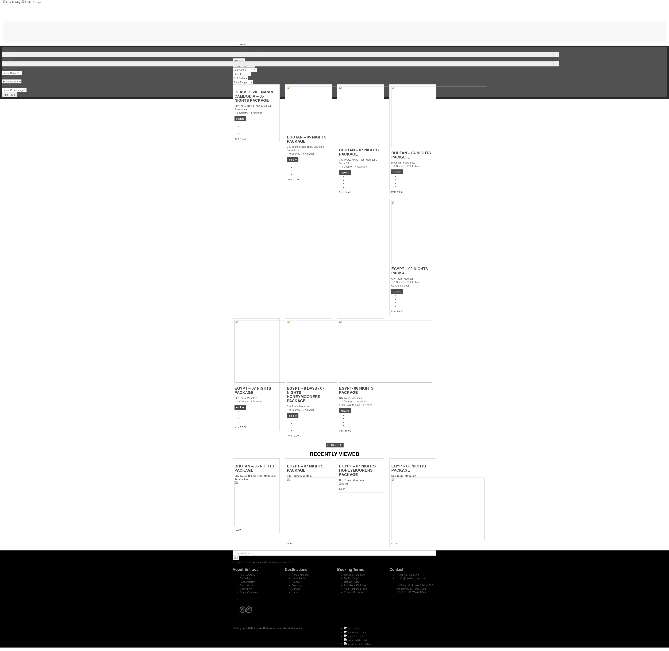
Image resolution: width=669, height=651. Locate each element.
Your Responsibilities (355, 588)
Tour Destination (27, 25)
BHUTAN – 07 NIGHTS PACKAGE (359, 152)
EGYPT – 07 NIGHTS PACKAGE (252, 390)
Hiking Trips (253, 106)
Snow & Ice (240, 109)
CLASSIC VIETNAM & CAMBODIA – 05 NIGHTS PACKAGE (254, 96)
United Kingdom (300, 575)
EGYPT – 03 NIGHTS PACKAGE (409, 271)
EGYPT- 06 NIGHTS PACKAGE (356, 390)
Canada (296, 588)
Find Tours (10, 94)
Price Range (9, 85)
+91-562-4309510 (409, 575)
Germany (297, 585)
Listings (244, 48)
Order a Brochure (353, 592)
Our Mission (246, 585)
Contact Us (81, 25)
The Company (247, 575)
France (296, 581)
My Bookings (351, 578)
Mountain (266, 106)
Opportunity (246, 588)
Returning (8, 58)
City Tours (240, 106)
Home (11, 25)
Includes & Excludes (355, 585)
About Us (96, 25)
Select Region (10, 68)
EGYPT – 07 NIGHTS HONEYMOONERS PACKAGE (357, 470)
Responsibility (247, 581)
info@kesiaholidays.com (412, 578)
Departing (7, 49)
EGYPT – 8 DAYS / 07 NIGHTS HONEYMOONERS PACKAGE (305, 394)
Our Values (246, 578)
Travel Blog (65, 25)
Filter (240, 61)
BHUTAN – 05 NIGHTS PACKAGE (306, 139)
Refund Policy (351, 581)
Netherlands (298, 578)
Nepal (295, 592)
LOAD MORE (334, 445)
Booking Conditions (354, 575)
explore (240, 118)
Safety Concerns (249, 592)
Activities (48, 25)
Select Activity (10, 76)
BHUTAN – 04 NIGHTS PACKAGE (411, 155)
